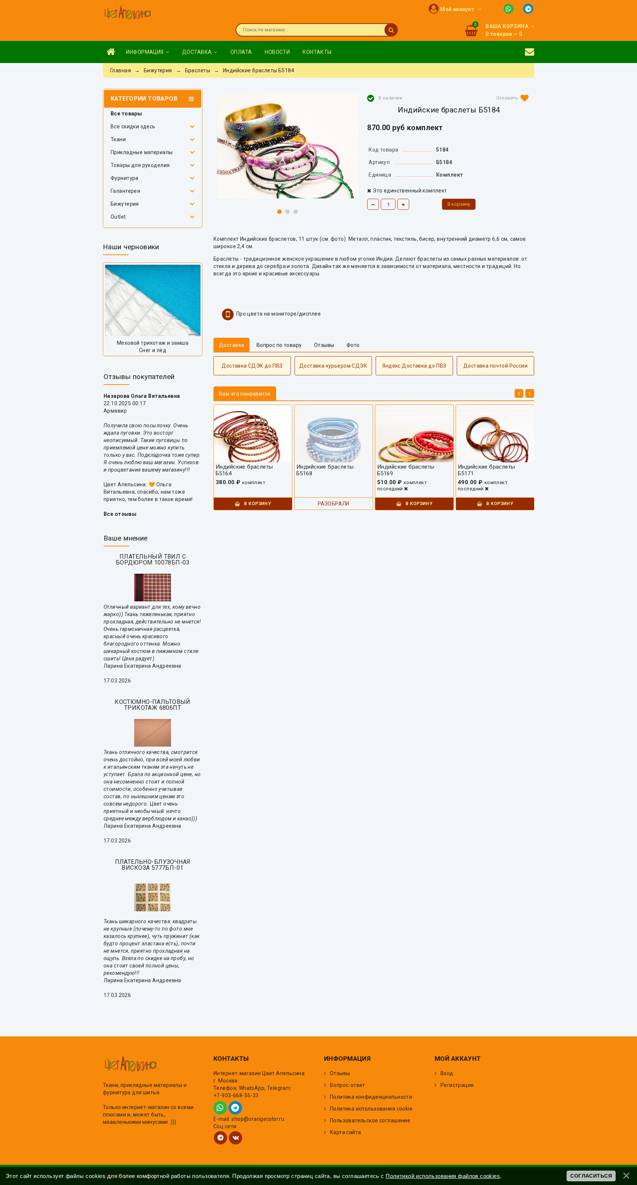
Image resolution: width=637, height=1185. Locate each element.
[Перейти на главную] (127, 13)
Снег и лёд (152, 350)
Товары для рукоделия (140, 165)
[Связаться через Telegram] (528, 8)
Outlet (118, 217)
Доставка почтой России (495, 366)
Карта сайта (345, 1132)
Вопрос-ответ (347, 1085)
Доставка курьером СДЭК (333, 366)
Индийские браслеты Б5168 (325, 470)
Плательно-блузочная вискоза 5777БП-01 (153, 864)
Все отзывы (120, 514)
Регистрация (457, 1085)
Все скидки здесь (133, 126)
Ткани (118, 139)
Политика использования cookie (371, 1109)
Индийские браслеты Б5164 (244, 470)
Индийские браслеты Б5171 (486, 470)
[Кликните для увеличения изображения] (287, 145)
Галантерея (125, 191)
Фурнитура (125, 178)
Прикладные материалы (142, 152)
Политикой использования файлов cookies (443, 1176)
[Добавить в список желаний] (510, 98)
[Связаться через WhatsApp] (510, 8)
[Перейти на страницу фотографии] (152, 300)
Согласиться (591, 1176)
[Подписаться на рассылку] (529, 52)
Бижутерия (125, 204)
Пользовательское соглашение (370, 1120)
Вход (447, 1073)
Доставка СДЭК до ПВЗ (252, 366)
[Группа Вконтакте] (235, 1137)
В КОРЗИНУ (257, 503)
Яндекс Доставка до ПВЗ (414, 366)
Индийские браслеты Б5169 (406, 470)
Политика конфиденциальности (371, 1097)
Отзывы (340, 1073)
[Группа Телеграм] (220, 1137)
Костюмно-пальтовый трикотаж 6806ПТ (153, 704)
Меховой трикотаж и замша (152, 343)
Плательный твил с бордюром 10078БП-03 (152, 559)
